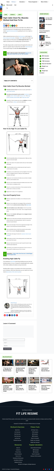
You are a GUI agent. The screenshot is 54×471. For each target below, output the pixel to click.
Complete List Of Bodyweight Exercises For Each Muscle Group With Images (7, 388)
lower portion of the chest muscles (13, 271)
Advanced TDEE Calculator (36, 456)
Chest (19, 14)
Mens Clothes (44, 1)
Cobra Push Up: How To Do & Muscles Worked (45, 369)
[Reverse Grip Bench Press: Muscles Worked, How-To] (20, 380)
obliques (15, 102)
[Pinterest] (17, 315)
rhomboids (26, 94)
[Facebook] (4, 26)
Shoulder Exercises (17, 440)
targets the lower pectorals (11, 31)
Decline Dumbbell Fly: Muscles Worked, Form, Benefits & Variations (33, 370)
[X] (6, 26)
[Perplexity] (14, 26)
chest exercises (28, 46)
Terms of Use (18, 456)
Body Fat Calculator (35, 438)
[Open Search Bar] (7, 8)
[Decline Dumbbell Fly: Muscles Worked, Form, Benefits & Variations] (33, 362)
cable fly (21, 38)
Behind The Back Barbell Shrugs (48, 44)
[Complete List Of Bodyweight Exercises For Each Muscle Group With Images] (8, 380)
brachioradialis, (17, 97)
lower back (13, 261)
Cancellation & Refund (18, 460)
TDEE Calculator (46, 61)
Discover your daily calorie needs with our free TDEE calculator (19, 53)
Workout (14, 1)
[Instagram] (7, 315)
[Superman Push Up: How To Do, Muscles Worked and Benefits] (46, 380)
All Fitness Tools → (35, 429)
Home (8, 1)
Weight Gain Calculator (43, 72)
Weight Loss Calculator (43, 67)
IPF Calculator (49, 24)
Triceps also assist (25, 97)
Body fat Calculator (46, 63)
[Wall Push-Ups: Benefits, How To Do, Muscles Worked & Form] (33, 380)
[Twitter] (10, 315)
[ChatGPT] (12, 26)
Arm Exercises (17, 432)
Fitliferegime (17, 469)
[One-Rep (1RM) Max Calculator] (42, 20)
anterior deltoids (13, 95)
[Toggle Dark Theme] (53, 5)
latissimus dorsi (22, 95)
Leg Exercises (17, 438)
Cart (15, 5)
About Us (18, 447)
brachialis (11, 97)
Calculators (22, 1)
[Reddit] (8, 26)
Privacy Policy (18, 451)
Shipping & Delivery (18, 462)
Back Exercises (17, 434)
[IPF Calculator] (42, 26)
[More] (16, 26)
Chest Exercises (17, 436)
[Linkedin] (14, 315)
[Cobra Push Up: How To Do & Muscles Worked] (46, 362)
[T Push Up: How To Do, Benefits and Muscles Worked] (8, 362)
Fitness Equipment (32, 1)
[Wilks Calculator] (42, 38)
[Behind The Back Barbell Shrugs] (42, 44)
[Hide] (0, 21)
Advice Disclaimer (18, 454)
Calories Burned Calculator (36, 447)
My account (9, 5)
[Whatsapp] (10, 26)
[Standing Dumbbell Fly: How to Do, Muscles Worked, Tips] (20, 362)
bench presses (22, 36)
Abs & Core (17, 429)
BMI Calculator (45, 56)
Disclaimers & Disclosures (18, 458)
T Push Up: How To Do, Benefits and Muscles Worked (7, 369)
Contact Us (18, 449)
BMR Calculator (45, 58)
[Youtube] (5, 315)
